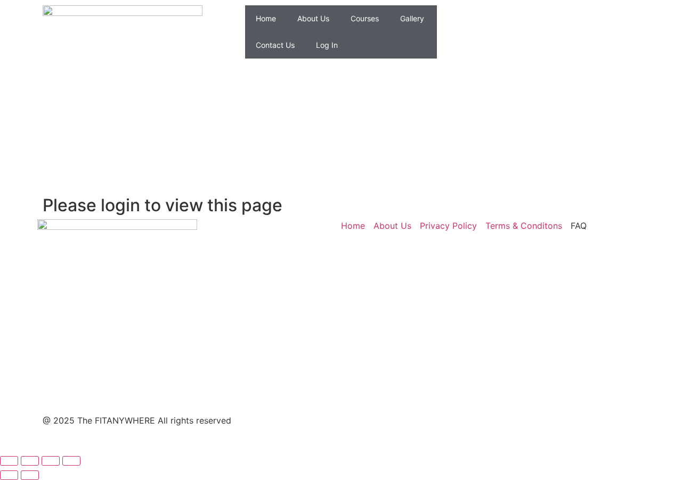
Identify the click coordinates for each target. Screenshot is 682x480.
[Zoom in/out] (9, 461)
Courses (365, 18)
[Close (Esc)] (71, 461)
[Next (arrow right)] (30, 475)
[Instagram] (490, 18)
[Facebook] (461, 18)
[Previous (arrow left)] (9, 475)
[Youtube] (519, 18)
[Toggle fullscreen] (30, 461)
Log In (327, 44)
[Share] (51, 461)
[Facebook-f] (359, 429)
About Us (313, 18)
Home (266, 18)
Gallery (412, 18)
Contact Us (275, 44)
